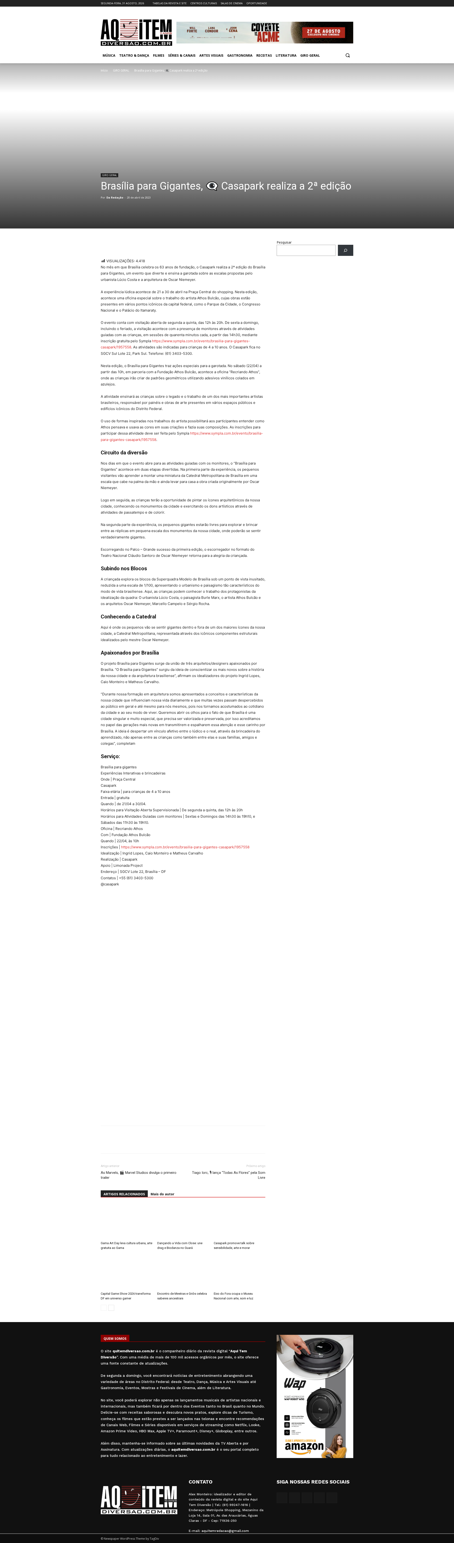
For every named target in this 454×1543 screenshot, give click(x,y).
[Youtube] (350, 3)
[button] (347, 55)
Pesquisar (284, 242)
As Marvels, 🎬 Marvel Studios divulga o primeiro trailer (138, 1175)
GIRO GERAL (121, 70)
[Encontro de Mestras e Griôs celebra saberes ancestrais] (183, 1272)
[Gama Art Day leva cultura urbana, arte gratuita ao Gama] (126, 1221)
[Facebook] (324, 3)
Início (104, 70)
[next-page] (111, 1308)
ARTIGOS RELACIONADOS (124, 1194)
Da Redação (114, 197)
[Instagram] (331, 3)
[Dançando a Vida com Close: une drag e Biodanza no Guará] (183, 1221)
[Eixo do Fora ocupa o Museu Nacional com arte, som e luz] (239, 1272)
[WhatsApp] (105, 244)
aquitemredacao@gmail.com (225, 1531)
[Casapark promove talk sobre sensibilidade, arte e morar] (239, 1221)
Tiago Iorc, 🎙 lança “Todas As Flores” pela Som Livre (228, 1175)
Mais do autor (162, 1194)
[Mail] (337, 3)
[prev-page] (104, 1308)
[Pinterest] (138, 244)
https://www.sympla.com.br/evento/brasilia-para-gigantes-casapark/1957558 (185, 847)
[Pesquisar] (345, 250)
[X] (344, 3)
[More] (149, 244)
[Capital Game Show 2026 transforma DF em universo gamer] (126, 1272)
